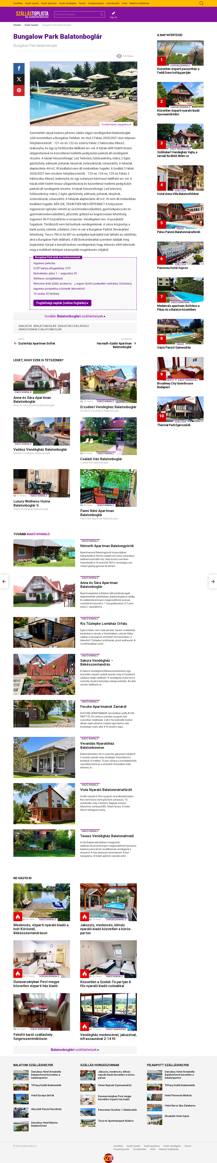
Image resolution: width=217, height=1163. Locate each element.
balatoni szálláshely (74, 326)
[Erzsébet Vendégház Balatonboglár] (108, 384)
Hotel (124, 3)
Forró (17, 916)
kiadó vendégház (116, 1029)
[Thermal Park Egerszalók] (180, 409)
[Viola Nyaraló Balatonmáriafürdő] (44, 803)
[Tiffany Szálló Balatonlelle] (21, 1087)
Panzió (82, 3)
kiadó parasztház (180, 149)
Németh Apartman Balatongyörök (107, 546)
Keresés (101, 15)
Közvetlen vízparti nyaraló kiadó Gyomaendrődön (178, 112)
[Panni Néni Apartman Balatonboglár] (108, 488)
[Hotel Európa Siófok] (21, 1099)
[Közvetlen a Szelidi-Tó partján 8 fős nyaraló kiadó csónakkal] (108, 959)
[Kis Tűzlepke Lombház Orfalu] (44, 632)
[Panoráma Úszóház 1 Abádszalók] (87, 1112)
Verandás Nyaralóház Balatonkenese (97, 745)
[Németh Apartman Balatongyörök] (44, 553)
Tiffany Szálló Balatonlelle (46, 1085)
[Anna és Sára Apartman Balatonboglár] (41, 379)
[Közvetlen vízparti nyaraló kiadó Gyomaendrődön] (180, 94)
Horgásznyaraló (96, 3)
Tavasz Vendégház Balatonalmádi (107, 836)
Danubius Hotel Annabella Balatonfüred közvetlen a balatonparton (46, 1074)
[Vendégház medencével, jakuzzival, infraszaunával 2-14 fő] (108, 1012)
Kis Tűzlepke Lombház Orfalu (103, 624)
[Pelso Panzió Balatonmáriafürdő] (180, 216)
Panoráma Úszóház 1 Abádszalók (117, 1109)
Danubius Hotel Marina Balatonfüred (44, 1124)
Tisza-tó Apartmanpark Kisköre (116, 1120)
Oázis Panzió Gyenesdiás (174, 347)
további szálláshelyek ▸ (75, 316)
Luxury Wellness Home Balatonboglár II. (31, 503)
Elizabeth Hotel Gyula (177, 1116)
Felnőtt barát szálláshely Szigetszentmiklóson (32, 1037)
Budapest (168, 380)
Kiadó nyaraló (32, 3)
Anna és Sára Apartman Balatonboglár (32, 400)
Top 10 (113, 17)
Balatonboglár (45, 326)
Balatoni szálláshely (139, 3)
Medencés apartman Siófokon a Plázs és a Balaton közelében (178, 307)
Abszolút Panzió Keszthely (46, 1109)
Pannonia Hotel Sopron (172, 268)
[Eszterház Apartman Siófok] (4, 581)
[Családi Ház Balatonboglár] (108, 436)
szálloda (180, 190)
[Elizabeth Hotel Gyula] (154, 1120)
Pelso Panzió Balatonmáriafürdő (178, 232)
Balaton (26, 326)
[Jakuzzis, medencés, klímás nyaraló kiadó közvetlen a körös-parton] (108, 902)
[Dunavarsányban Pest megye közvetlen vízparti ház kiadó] (41, 959)
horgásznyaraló (116, 919)
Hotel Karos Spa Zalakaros (180, 1105)
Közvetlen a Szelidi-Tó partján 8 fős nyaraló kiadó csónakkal (105, 984)
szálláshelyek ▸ (75, 1050)
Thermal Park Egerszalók (173, 425)
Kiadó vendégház (67, 3)
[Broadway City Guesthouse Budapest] (180, 368)
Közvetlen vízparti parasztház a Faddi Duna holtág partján (178, 70)
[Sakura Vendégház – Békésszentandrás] (44, 674)
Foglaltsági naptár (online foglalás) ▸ (62, 303)
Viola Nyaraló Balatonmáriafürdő (106, 790)
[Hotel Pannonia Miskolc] (154, 1097)
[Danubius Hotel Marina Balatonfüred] (21, 1126)
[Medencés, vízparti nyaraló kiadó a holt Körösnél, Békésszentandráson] (41, 902)
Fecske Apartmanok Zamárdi (103, 707)
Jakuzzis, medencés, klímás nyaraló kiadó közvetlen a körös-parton (106, 929)
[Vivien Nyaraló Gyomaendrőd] (87, 1087)
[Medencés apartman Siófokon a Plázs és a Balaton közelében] (180, 290)
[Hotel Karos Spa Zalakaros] (154, 1107)
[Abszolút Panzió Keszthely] (21, 1113)
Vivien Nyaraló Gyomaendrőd (114, 1085)
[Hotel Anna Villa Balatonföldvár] (180, 178)
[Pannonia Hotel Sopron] (180, 253)
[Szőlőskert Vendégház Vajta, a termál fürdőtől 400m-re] (180, 136)
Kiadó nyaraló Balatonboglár (41, 329)
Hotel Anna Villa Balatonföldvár (178, 194)
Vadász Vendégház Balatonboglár (40, 449)
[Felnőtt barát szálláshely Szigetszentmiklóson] (41, 1012)
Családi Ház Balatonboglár (101, 459)
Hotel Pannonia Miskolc (178, 1095)
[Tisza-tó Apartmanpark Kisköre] (87, 1123)
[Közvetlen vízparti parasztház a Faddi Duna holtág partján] (180, 53)
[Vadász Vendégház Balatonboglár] (41, 431)
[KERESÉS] (202, 3)
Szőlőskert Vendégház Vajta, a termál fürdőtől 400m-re (177, 154)
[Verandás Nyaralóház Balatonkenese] (44, 757)
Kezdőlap (18, 3)
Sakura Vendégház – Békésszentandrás (96, 662)
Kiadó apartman (49, 3)
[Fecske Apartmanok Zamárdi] (44, 713)
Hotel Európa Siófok (42, 1095)
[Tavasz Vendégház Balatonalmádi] (44, 843)
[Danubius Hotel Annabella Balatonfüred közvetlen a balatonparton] (21, 1075)
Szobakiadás (112, 3)
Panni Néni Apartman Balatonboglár (97, 513)
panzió (180, 228)
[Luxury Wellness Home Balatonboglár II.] (41, 483)
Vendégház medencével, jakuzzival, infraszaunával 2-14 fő (108, 1037)
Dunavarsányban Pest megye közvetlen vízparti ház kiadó (36, 984)
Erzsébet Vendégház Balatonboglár (108, 407)
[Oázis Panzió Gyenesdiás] (180, 331)
